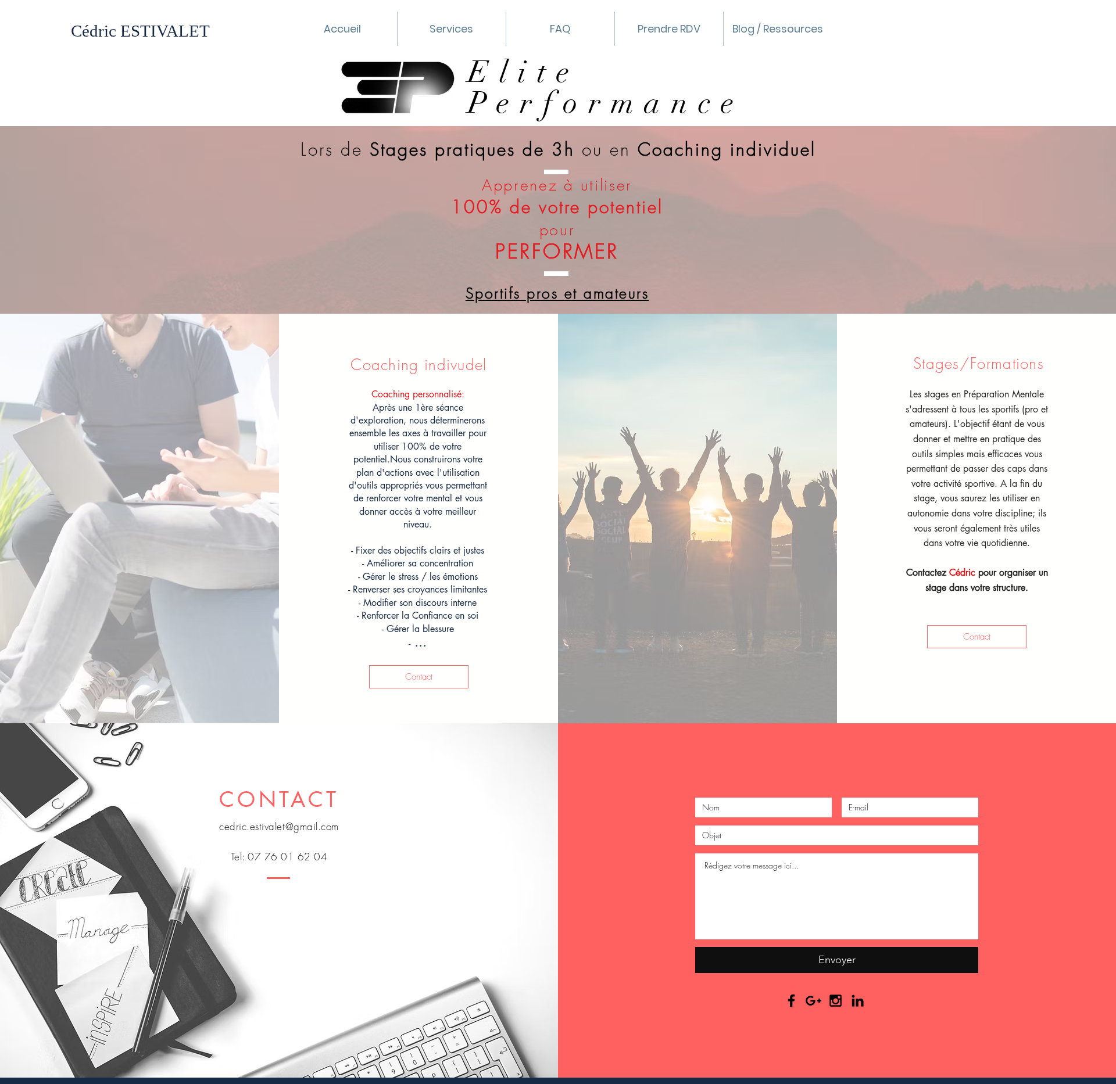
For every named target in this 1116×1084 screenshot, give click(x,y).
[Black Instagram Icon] (835, 1000)
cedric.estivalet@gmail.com (278, 826)
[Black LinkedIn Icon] (857, 1000)
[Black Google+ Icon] (813, 1000)
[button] (452, 29)
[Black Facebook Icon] (791, 1000)
